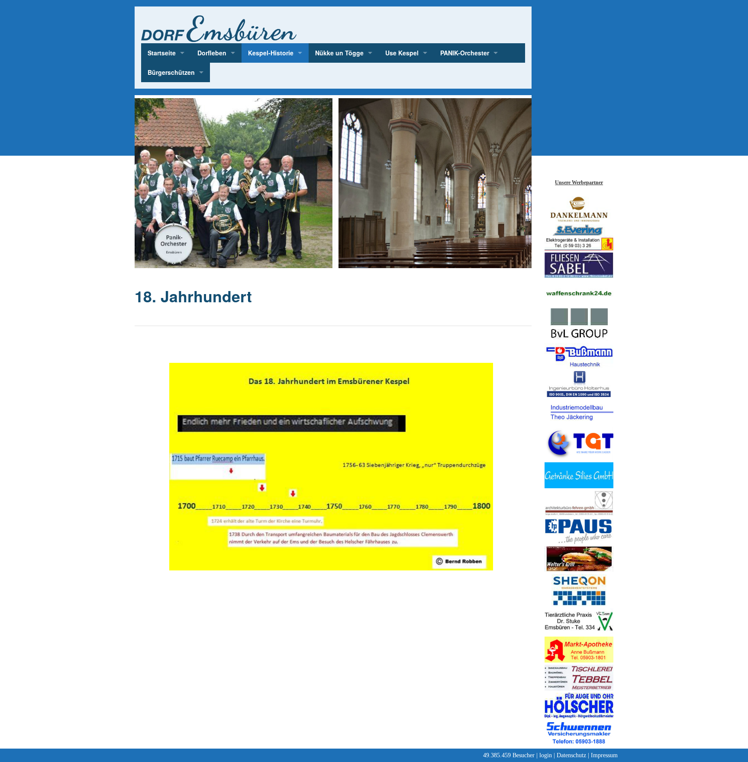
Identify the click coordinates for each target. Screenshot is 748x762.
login (545, 755)
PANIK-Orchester (464, 52)
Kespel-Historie (270, 52)
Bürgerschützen (171, 72)
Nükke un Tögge (339, 52)
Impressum (604, 755)
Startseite (162, 52)
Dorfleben (211, 52)
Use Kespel (402, 52)
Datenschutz (571, 755)
